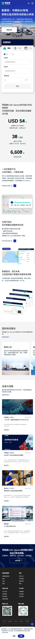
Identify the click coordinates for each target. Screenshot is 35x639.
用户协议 (4, 621)
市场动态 (21, 578)
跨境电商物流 (5, 576)
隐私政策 (10, 621)
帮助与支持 (5, 588)
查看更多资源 (5, 395)
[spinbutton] (11, 80)
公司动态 (21, 594)
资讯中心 (21, 576)
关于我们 (21, 588)
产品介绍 (4, 591)
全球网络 (21, 591)
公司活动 (21, 596)
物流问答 (21, 581)
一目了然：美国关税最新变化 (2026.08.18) (16, 419)
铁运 (3, 583)
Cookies (16, 621)
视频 (20, 583)
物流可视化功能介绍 (7, 241)
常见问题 (4, 596)
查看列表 (6, 430)
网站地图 (27, 621)
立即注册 (17, 560)
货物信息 (6, 75)
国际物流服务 (5, 573)
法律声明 (21, 621)
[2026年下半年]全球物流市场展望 (13, 455)
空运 (3, 581)
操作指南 (4, 594)
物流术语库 (5, 599)
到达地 (6, 66)
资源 (20, 573)
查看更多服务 (5, 337)
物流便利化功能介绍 (7, 185)
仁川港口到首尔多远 (10, 526)
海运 (3, 578)
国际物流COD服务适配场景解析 (13, 490)
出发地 (6, 57)
